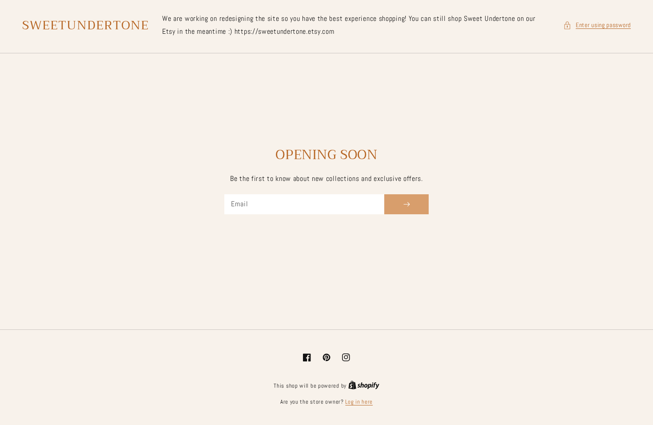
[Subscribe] (406, 204)
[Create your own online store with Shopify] (363, 385)
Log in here (359, 401)
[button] (597, 25)
